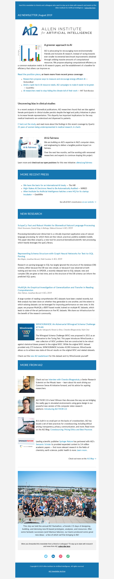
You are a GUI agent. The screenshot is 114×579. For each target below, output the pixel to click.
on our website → (89, 202)
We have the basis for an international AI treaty (44, 185)
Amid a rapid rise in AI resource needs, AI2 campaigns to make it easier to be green (58, 85)
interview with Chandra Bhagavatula (64, 380)
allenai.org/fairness (84, 163)
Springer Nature (66, 442)
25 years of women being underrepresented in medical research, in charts (49, 127)
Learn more (82, 450)
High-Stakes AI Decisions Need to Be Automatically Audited (50, 188)
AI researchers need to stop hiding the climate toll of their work (50, 91)
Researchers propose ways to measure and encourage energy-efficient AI (54, 79)
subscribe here (64, 546)
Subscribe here (90, 8)
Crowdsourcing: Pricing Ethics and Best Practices (71, 430)
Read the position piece (29, 74)
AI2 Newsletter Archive (57, 571)
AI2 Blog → (91, 459)
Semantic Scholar (43, 445)
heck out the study (28, 124)
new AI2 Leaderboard (39, 356)
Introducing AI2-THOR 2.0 (55, 409)
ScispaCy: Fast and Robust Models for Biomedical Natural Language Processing (56, 225)
